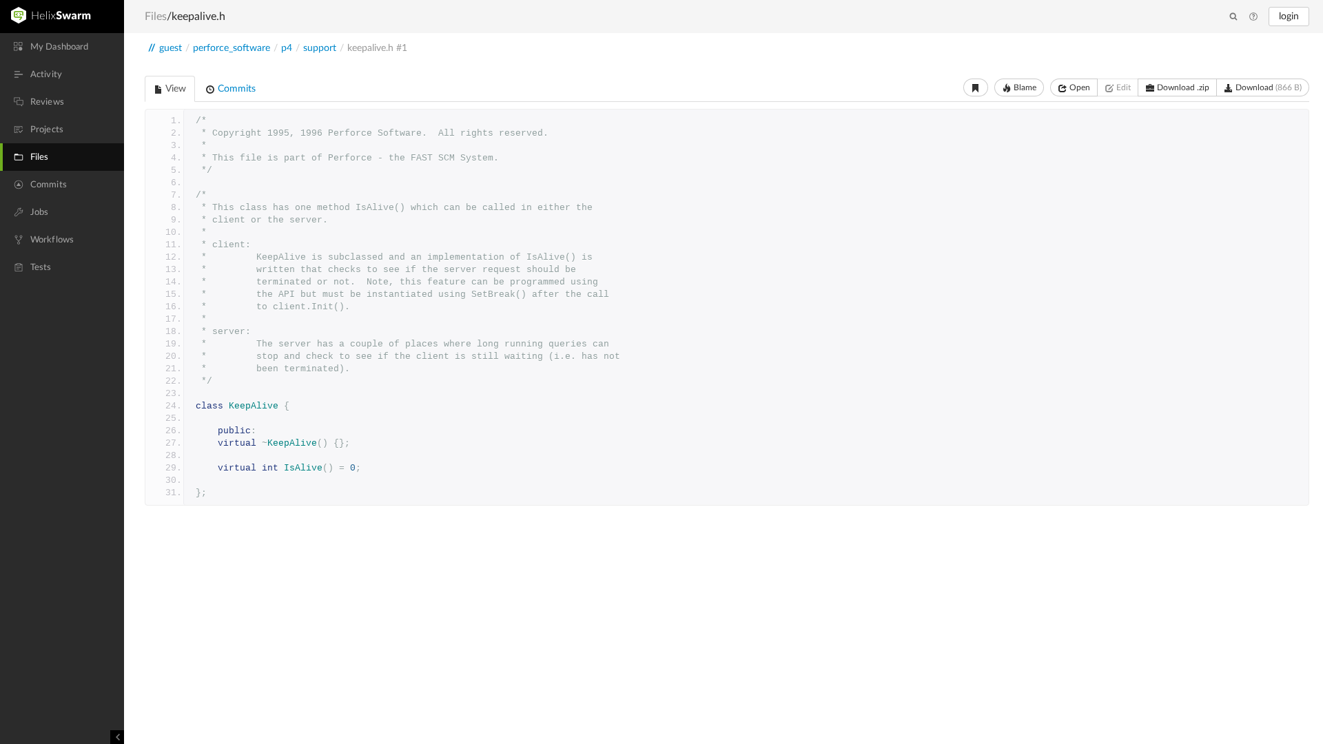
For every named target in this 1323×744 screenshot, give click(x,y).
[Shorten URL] (975, 87)
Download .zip (1182, 87)
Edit (1122, 87)
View (174, 89)
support (319, 48)
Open (1078, 87)
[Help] (1253, 17)
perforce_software (231, 48)
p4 (286, 48)
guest (170, 48)
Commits (235, 89)
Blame (1024, 87)
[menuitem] (62, 47)
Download (1267, 87)
